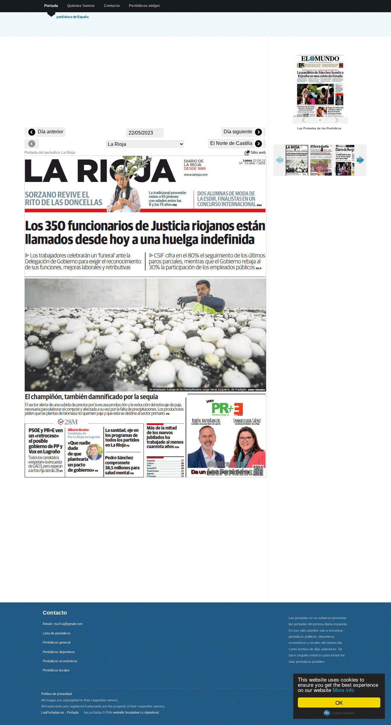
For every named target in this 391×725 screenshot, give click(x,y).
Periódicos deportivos (59, 652)
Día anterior (50, 131)
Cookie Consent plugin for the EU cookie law (339, 713)
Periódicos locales (56, 670)
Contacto (112, 6)
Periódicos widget (144, 6)
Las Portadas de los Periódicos (319, 128)
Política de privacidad (56, 693)
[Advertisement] (145, 82)
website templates (126, 712)
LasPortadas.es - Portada (60, 712)
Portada (51, 6)
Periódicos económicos (60, 661)
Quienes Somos (81, 6)
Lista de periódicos (57, 633)
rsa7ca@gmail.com (68, 624)
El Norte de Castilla (232, 143)
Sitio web (258, 152)
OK (339, 702)
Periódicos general (56, 642)
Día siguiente (239, 131)
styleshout (151, 712)
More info (343, 690)
